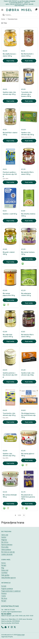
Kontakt (3, 586)
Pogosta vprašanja (7, 588)
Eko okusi (4, 598)
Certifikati (4, 573)
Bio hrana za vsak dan (8, 552)
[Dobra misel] (19, 10)
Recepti (3, 565)
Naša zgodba (5, 575)
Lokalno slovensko (7, 554)
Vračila (3, 596)
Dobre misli (4, 570)
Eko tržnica (4, 542)
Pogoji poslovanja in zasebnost (11, 591)
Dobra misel (20, 635)
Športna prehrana (6, 544)
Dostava (3, 593)
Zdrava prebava (6, 549)
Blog (2, 568)
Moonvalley (4, 547)
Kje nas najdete (6, 614)
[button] (36, 10)
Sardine (3, 537)
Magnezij (4, 540)
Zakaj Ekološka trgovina (8, 578)
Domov (3, 19)
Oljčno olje (4, 535)
